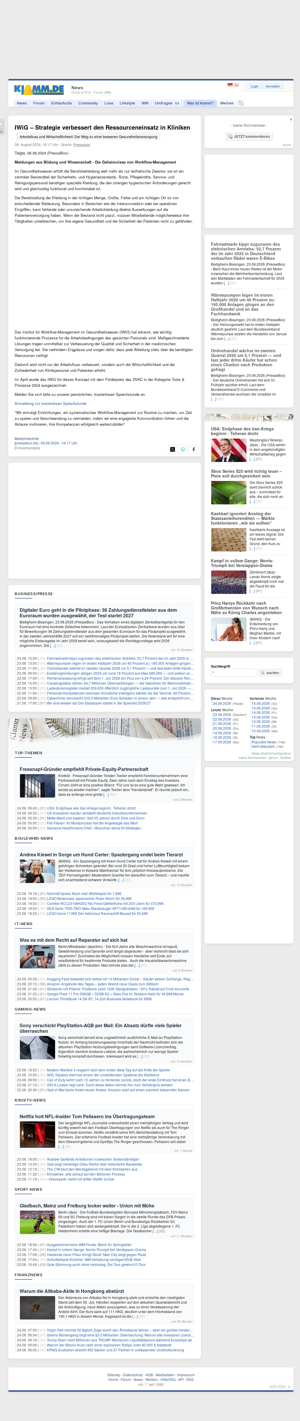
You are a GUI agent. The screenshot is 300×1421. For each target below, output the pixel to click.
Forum (39, 103)
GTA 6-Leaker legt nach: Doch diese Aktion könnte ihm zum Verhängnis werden (110, 1084)
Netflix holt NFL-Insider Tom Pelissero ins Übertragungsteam (87, 1116)
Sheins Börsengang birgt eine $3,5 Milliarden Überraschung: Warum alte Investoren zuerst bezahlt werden (131, 1334)
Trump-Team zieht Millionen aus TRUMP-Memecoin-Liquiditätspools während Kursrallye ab (119, 1339)
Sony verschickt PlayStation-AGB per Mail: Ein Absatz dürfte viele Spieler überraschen (101, 1028)
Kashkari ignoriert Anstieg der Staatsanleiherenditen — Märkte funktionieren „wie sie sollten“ (243, 518)
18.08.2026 (222, 737)
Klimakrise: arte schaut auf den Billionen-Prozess (86, 1173)
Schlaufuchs (61, 103)
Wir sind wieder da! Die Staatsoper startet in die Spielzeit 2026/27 (99, 702)
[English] (236, 85)
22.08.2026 (222, 718)
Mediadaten (165, 1374)
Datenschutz (133, 1374)
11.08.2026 (261, 726)
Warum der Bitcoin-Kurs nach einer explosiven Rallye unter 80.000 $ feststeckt (109, 1344)
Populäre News (264, 741)
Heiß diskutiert (263, 746)
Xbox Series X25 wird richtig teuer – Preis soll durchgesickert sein (246, 473)
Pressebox (81, 144)
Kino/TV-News (30, 1100)
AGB (149, 1374)
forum (287, 144)
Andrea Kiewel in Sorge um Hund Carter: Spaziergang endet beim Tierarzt (101, 854)
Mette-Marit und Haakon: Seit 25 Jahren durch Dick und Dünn (96, 817)
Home (113, 1379)
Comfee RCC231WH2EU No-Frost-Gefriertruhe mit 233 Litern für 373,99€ (105, 903)
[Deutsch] (231, 85)
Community (88, 103)
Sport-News (28, 1189)
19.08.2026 (222, 732)
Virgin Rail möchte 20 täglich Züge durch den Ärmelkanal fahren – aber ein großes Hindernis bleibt (125, 1329)
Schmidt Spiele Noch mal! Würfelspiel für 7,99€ (84, 893)
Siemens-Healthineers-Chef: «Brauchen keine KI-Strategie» (94, 827)
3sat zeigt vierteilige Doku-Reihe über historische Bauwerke (94, 1163)
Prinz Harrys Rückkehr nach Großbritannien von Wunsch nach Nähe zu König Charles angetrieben (246, 607)
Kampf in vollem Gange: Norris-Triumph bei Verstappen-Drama (96, 1249)
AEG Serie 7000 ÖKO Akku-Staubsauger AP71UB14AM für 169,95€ (100, 908)
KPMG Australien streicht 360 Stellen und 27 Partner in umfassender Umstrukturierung (115, 1349)
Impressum (186, 1374)
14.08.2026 (261, 712)
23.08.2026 (222, 714)
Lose (109, 103)
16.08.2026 (261, 703)
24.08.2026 (222, 703)
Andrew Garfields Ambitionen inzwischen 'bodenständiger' (93, 1159)
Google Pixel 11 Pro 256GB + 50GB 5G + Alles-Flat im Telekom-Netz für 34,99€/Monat (115, 993)
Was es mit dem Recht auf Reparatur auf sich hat (73, 940)
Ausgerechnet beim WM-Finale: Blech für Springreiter (89, 1244)
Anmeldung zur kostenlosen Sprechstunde (50, 403)
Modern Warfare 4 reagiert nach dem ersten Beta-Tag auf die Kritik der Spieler (108, 1069)
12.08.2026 (261, 721)
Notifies (285, 757)
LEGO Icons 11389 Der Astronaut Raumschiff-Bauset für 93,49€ (97, 913)
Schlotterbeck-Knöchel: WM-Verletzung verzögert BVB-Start (94, 1259)
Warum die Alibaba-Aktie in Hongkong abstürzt (72, 1291)
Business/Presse (34, 593)
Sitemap (113, 1374)
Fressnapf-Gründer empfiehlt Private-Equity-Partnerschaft (84, 769)
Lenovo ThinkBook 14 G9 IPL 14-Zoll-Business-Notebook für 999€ (99, 998)
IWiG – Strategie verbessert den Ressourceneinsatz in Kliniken (102, 131)
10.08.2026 (261, 730)
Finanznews (28, 1274)
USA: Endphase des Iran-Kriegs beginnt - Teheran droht (91, 807)
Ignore (273, 757)
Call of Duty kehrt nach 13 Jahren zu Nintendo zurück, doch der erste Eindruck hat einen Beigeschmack (129, 1079)
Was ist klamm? (200, 103)
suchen (273, 672)
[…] (52, 645)
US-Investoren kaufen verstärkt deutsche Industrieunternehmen (97, 812)
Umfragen (167, 103)
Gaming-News (30, 1009)
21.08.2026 (222, 723)
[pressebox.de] (26, 442)
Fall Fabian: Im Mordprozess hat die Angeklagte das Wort (92, 822)
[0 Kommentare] (27, 447)
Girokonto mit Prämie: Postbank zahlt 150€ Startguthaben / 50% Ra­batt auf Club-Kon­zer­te (118, 988)
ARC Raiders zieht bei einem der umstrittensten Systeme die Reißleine (103, 1074)
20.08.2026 (222, 728)
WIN (145, 103)
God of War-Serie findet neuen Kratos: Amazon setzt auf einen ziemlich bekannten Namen (118, 1089)
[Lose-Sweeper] (241, 104)
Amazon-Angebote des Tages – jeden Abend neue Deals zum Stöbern (103, 983)
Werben (227, 103)
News (22, 103)
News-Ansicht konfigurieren (271, 753)
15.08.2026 (261, 707)
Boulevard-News (34, 838)
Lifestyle (127, 103)
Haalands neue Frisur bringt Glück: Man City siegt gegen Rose (96, 1254)
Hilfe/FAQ (168, 1379)
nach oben (277, 1385)
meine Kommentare (252, 757)
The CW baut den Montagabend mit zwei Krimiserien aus (92, 1168)
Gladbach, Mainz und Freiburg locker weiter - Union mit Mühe (87, 1205)
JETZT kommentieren (252, 136)
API (181, 1379)
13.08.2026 (261, 716)
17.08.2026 (222, 741)
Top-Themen (28, 752)
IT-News (24, 923)
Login (254, 86)
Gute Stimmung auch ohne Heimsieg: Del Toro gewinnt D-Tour (96, 1264)
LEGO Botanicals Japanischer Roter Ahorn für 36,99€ (89, 898)
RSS (190, 1379)
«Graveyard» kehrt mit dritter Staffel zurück (80, 1178)
